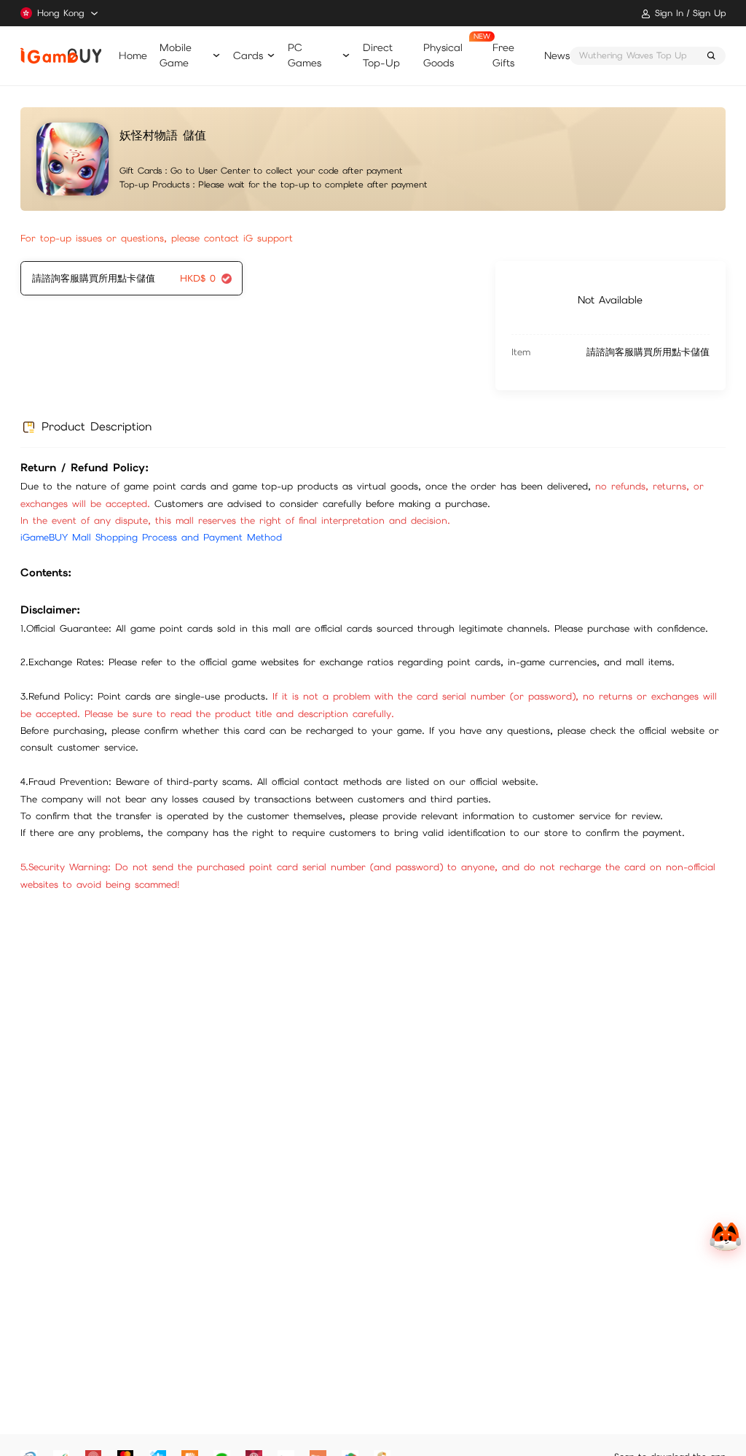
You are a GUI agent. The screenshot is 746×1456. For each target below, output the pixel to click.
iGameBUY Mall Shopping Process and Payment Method (151, 537)
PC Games (304, 55)
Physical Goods (443, 55)
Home (133, 55)
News (557, 55)
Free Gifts (503, 55)
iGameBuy (60, 55)
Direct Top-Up (381, 55)
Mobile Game (176, 55)
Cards (248, 55)
